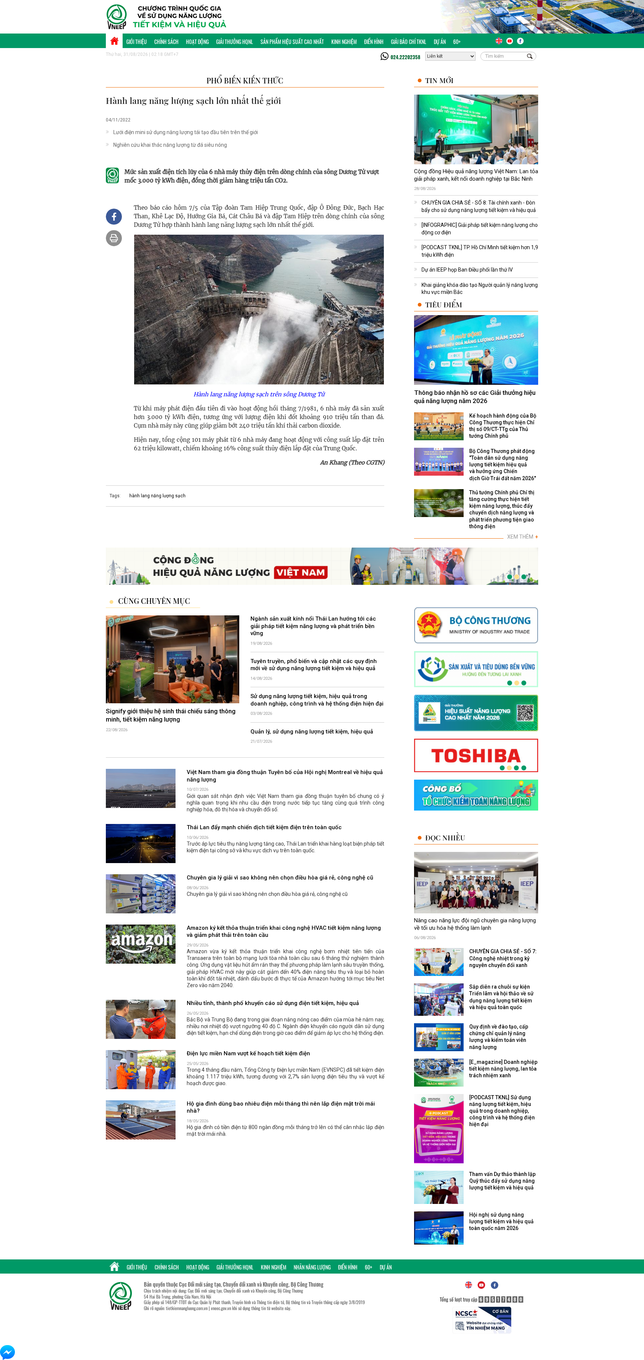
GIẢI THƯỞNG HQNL (234, 41)
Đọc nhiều (445, 837)
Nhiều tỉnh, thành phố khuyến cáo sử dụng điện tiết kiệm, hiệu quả (273, 1003)
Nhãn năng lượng (312, 1267)
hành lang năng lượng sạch (157, 495)
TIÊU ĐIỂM (443, 304)
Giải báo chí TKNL (408, 41)
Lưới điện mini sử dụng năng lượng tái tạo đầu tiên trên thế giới (185, 132)
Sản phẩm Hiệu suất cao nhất (292, 41)
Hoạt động (197, 41)
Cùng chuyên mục (154, 601)
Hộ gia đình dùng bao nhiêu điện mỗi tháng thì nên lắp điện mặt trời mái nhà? (281, 1107)
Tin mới (439, 80)
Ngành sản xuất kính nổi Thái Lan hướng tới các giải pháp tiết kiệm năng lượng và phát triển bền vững (313, 626)
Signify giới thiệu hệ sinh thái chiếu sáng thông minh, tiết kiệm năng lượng (171, 715)
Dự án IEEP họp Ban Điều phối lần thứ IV (467, 270)
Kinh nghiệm (344, 41)
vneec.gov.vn (221, 1308)
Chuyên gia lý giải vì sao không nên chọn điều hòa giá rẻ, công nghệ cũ (280, 877)
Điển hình (373, 41)
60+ (457, 41)
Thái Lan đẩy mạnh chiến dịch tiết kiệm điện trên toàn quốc (264, 827)
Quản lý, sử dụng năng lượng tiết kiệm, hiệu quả (311, 731)
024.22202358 (405, 57)
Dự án (440, 41)
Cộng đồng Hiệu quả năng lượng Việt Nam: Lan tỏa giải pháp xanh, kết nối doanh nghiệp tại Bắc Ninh (476, 175)
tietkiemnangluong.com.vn (187, 1308)
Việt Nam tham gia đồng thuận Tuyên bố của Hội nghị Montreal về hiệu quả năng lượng (285, 776)
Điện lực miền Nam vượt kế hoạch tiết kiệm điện (248, 1053)
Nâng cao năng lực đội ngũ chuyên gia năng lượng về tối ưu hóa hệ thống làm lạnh (475, 924)
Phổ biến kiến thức (244, 80)
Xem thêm (522, 537)
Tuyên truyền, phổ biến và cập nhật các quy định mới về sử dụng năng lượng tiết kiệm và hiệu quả (313, 665)
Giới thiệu (136, 41)
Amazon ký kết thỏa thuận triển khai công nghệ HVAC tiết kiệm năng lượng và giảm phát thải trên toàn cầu (284, 932)
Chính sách (166, 41)
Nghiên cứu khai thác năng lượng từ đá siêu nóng (170, 145)
